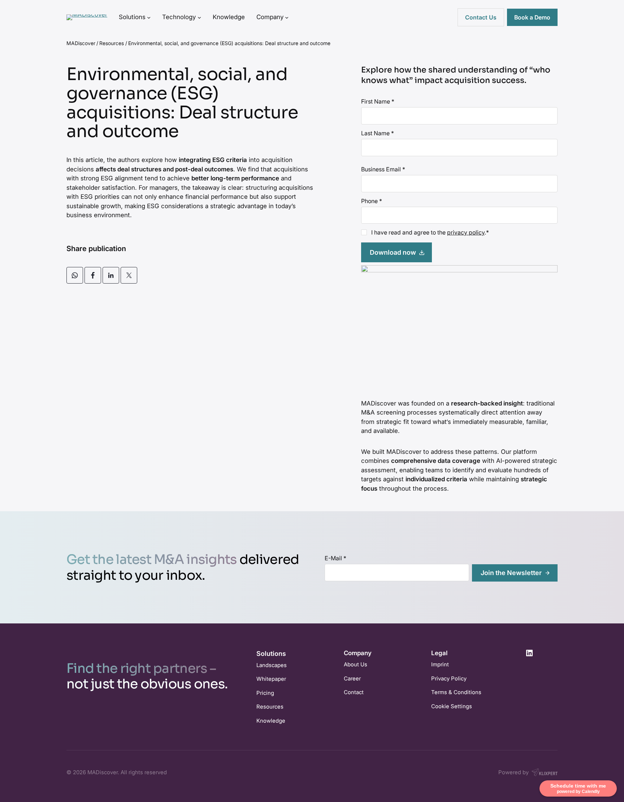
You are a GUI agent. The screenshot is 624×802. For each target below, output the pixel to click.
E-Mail (335, 558)
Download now (393, 252)
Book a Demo (532, 17)
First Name (377, 101)
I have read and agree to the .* (430, 232)
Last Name (377, 133)
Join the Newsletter (511, 573)
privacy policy (466, 232)
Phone (371, 201)
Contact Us (481, 17)
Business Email (383, 169)
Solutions (132, 17)
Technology (179, 17)
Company (269, 17)
